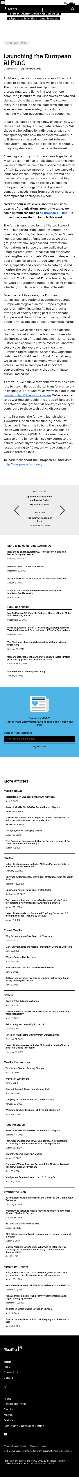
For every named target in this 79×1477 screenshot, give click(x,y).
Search (72, 9)
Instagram (5, 1386)
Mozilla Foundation (63, 1451)
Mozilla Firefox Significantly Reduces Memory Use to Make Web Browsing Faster (39, 614)
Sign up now (39, 746)
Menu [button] (2, 2)
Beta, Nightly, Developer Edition (24, 1426)
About (7, 1366)
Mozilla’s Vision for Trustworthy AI (25, 566)
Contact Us (11, 1372)
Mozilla (69, 3)
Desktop (9, 1409)
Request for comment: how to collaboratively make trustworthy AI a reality (34, 591)
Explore (12, 8)
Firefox (7, 1399)
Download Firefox (15, 1403)
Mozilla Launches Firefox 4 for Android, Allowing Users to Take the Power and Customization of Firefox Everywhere (38, 629)
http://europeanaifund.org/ (23, 464)
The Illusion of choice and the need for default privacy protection (36, 643)
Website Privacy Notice (15, 1446)
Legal (44, 1446)
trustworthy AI (16, 42)
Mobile (8, 1415)
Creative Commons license (41, 1463)
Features (9, 1420)
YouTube (5, 1434)
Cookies (34, 1446)
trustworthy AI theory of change (27, 395)
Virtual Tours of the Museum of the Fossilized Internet (36, 578)
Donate (8, 1377)
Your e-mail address (18, 733)
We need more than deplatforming (26, 671)
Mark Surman (10, 69)
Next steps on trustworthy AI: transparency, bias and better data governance (36, 553)
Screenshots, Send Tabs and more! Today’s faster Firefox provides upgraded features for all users (38, 658)
